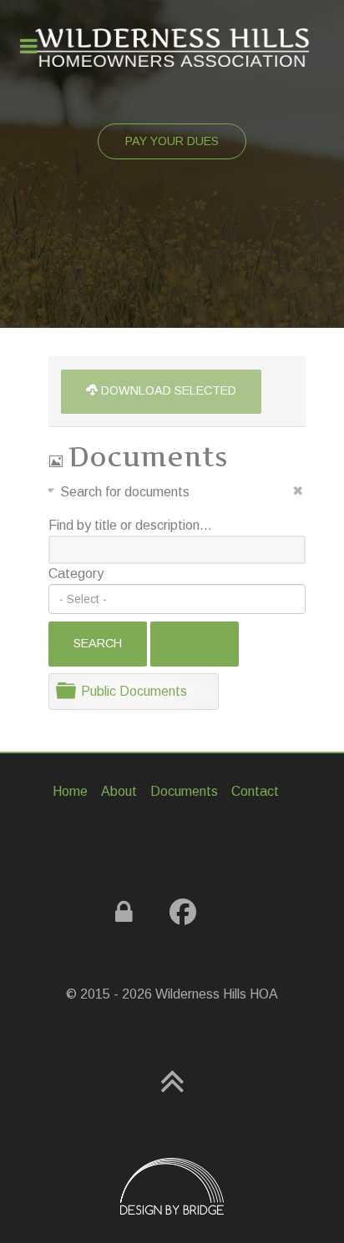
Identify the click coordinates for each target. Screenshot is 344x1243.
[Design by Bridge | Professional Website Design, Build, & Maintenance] (172, 1186)
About (119, 791)
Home (70, 791)
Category (76, 573)
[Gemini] (172, 47)
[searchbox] (177, 599)
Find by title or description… (130, 525)
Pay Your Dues (172, 141)
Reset (194, 643)
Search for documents (125, 492)
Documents (184, 791)
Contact (255, 791)
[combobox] (177, 599)
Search (97, 643)
